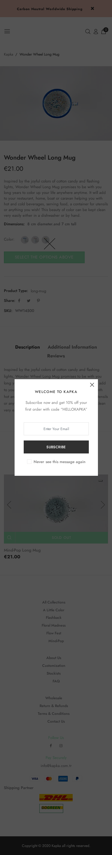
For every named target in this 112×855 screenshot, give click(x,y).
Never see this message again (59, 462)
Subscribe (56, 447)
